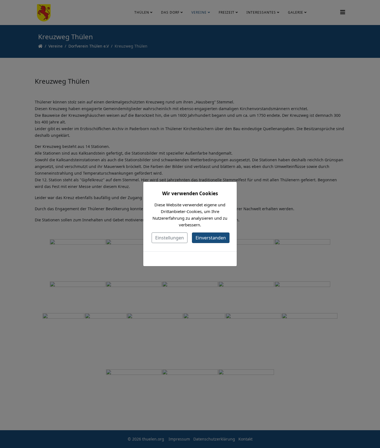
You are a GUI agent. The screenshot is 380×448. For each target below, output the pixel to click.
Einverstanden (211, 238)
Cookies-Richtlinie (189, 258)
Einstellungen (169, 238)
